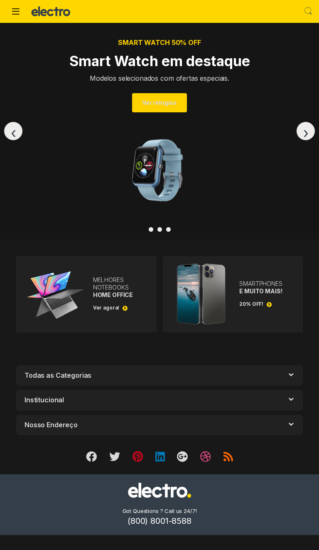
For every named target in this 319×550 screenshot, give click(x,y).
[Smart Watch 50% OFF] (159, 229)
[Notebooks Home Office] (168, 229)
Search (308, 11)
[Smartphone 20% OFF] (151, 229)
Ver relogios (159, 102)
